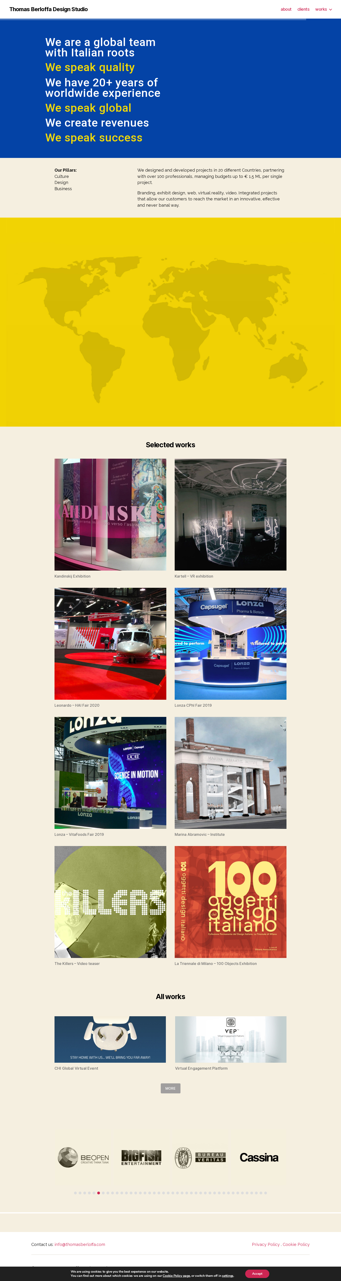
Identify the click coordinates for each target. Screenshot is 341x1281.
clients (303, 9)
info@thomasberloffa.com (80, 1244)
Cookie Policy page (176, 1276)
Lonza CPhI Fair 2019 (193, 705)
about (286, 9)
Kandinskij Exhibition (72, 576)
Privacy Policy (266, 1244)
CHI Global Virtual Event (76, 1068)
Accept (257, 1273)
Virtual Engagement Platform (201, 1068)
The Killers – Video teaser (77, 963)
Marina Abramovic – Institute (200, 834)
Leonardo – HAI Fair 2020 (77, 705)
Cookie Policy (296, 1244)
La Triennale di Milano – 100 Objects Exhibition (216, 963)
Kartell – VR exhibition (194, 576)
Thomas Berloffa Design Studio (48, 9)
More (170, 1088)
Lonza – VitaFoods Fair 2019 (79, 834)
